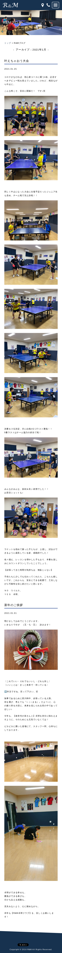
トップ (7, 43)
